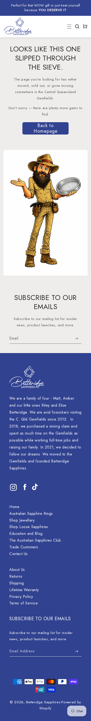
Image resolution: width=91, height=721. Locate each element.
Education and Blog (26, 533)
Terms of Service (23, 603)
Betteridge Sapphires (43, 702)
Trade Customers (23, 547)
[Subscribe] (76, 338)
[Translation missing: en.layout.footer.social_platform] (13, 491)
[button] (77, 26)
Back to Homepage (46, 128)
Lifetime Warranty (24, 590)
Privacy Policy (21, 596)
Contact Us (18, 553)
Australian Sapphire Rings (31, 513)
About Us (17, 569)
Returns (15, 576)
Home (14, 506)
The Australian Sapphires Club (35, 540)
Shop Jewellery (22, 520)
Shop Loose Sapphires (28, 526)
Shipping (16, 583)
